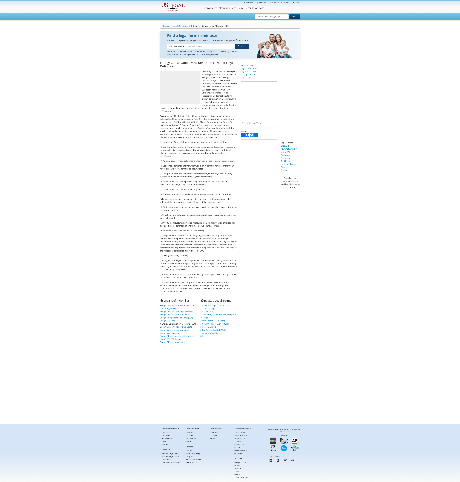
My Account (238, 453)
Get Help (237, 447)
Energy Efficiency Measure (172, 342)
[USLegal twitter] (285, 460)
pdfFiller (237, 471)
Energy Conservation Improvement (176, 311)
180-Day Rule (206, 311)
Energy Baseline (167, 320)
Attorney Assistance (193, 459)
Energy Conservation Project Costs (176, 326)
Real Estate (286, 161)
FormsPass (238, 468)
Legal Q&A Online (248, 71)
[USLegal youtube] (292, 460)
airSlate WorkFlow (241, 477)
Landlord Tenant (289, 164)
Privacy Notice (239, 438)
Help (287, 2)
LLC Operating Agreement (228, 51)
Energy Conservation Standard (174, 330)
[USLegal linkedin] (278, 460)
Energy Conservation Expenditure (176, 314)
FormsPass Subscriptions (171, 462)
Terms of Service (240, 435)
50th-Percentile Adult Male (213, 330)
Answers (213, 438)
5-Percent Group (208, 326)
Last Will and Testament (176, 51)
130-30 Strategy (208, 308)
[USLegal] (173, 3)
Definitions (166, 435)
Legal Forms (166, 459)
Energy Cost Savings (169, 332)
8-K (202, 336)
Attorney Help (247, 65)
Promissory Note (209, 51)
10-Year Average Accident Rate (214, 305)
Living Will (171, 54)
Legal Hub (237, 441)
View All (165, 444)
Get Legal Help (191, 438)
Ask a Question (167, 438)
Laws (164, 441)
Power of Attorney (194, 51)
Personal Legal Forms (170, 453)
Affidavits (285, 158)
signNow (237, 474)
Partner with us (191, 462)
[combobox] (176, 46)
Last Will (285, 145)
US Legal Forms (248, 74)
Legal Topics (247, 77)
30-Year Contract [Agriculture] (214, 323)
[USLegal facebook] (271, 460)
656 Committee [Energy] (211, 332)
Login (297, 2)
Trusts (284, 170)
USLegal (166, 26)
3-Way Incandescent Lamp (212, 320)
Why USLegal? (239, 444)
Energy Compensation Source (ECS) (176, 317)
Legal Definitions (181, 26)
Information (190, 432)
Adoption (285, 154)
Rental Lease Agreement (185, 54)
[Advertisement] (180, 87)
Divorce (284, 167)
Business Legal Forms (170, 456)
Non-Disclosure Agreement (207, 54)
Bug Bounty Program (242, 450)
